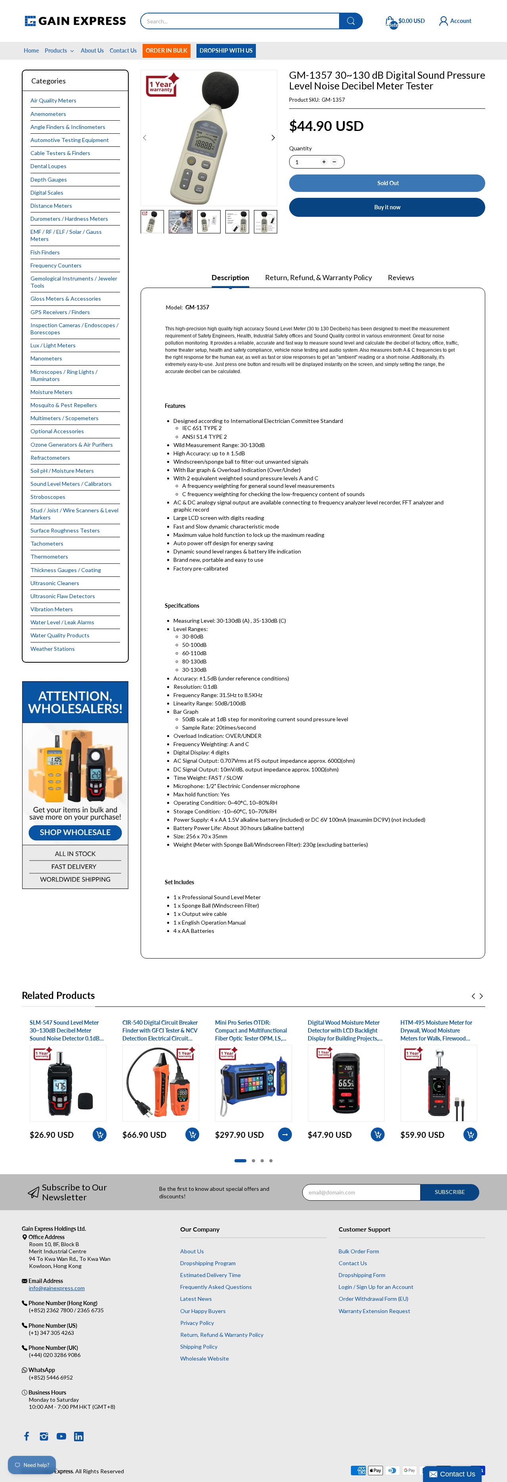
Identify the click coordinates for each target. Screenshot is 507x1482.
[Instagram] (44, 1437)
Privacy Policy (197, 1322)
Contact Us (353, 1263)
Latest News (196, 1298)
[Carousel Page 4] (271, 1160)
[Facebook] (26, 1437)
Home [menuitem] (31, 50)
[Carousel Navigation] (477, 996)
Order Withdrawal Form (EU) (373, 1298)
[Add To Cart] (100, 1134)
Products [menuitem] (56, 50)
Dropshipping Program (208, 1263)
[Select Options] (285, 1134)
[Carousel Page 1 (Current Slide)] (240, 1160)
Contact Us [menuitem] (123, 50)
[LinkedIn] (79, 1437)
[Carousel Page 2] (253, 1160)
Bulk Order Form (359, 1251)
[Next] (145, 138)
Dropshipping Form (362, 1275)
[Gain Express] (75, 21)
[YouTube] (61, 1437)
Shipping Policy (198, 1346)
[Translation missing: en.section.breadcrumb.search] (351, 21)
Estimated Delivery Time (210, 1275)
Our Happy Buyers (203, 1311)
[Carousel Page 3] (262, 1160)
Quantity (300, 148)
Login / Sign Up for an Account (376, 1286)
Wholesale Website (204, 1358)
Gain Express (57, 1471)
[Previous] (273, 138)
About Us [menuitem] (92, 50)
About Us (192, 1251)
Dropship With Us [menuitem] (226, 50)
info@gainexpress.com (57, 1288)
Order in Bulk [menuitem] (166, 50)
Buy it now (387, 207)
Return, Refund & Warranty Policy (221, 1334)
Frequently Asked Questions (216, 1286)
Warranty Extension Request (374, 1311)
